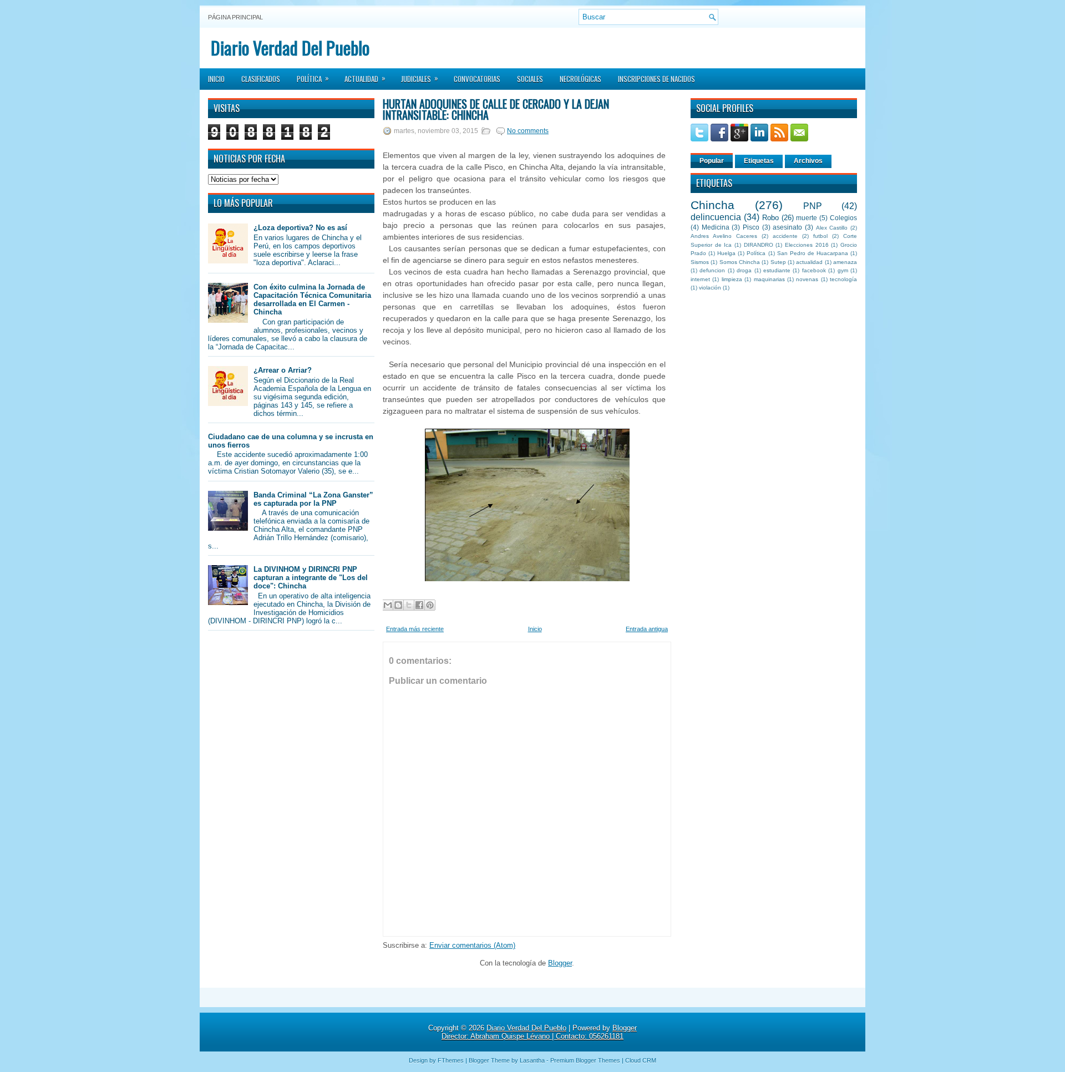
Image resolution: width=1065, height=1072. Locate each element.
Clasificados (260, 78)
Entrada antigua (647, 629)
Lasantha (532, 1060)
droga (744, 270)
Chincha (712, 205)
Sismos (700, 262)
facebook (814, 270)
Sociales (530, 78)
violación (710, 287)
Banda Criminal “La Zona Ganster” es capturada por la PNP (313, 499)
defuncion (712, 270)
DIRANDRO (758, 245)
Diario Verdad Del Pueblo (290, 47)
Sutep (778, 262)
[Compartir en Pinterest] (429, 605)
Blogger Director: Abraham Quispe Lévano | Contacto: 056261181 (539, 1032)
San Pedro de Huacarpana (812, 253)
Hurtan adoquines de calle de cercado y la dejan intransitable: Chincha (496, 109)
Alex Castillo (832, 228)
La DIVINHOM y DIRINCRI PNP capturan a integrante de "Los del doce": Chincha (310, 577)
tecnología (843, 279)
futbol (820, 236)
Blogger (560, 963)
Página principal (235, 17)
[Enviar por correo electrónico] (387, 605)
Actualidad (365, 78)
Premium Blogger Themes (585, 1060)
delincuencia (716, 217)
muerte (806, 217)
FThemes (451, 1060)
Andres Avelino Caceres (724, 236)
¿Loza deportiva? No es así (300, 227)
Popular (711, 161)
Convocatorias (477, 78)
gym (843, 270)
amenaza (845, 262)
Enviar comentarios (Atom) (472, 945)
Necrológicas (580, 78)
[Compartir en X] (408, 605)
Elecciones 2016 (807, 245)
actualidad (809, 262)
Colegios (843, 217)
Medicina (715, 227)
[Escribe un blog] (398, 605)
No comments (528, 131)
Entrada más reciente (415, 629)
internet (700, 279)
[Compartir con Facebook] (419, 605)
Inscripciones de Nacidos (656, 78)
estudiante (776, 270)
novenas (807, 279)
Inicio (216, 78)
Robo (770, 218)
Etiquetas (759, 161)
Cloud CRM (640, 1060)
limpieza (732, 279)
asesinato (787, 227)
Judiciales (419, 78)
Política (313, 78)
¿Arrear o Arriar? (282, 370)
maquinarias (769, 279)
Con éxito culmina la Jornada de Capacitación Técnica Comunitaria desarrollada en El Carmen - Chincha (312, 299)
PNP (812, 206)
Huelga (726, 253)
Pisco (751, 227)
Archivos (808, 161)
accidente (785, 236)
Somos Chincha (739, 262)
